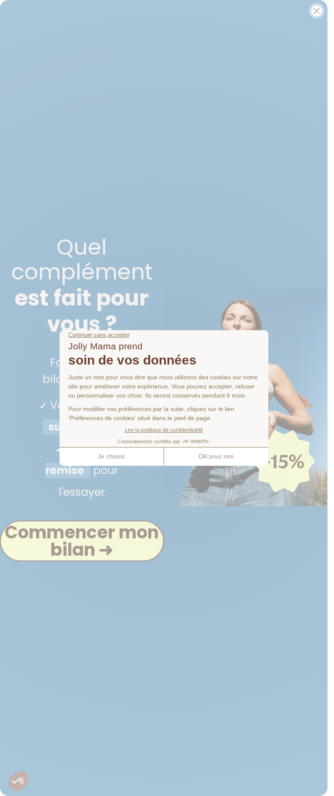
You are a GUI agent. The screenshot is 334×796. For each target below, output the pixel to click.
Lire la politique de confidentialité (164, 430)
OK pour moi (216, 456)
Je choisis (111, 456)
